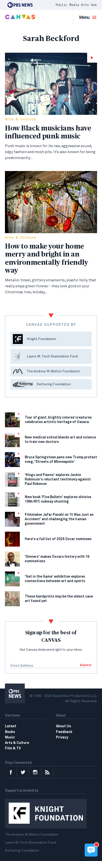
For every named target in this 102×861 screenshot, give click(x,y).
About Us (63, 726)
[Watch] (51, 84)
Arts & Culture (20, 119)
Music (10, 737)
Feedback (64, 732)
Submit (86, 665)
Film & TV (13, 748)
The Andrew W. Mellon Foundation (31, 834)
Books (10, 732)
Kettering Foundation (22, 850)
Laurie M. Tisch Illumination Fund (30, 842)
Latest (10, 726)
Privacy (62, 737)
